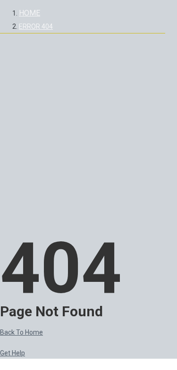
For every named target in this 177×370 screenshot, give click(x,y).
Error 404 (36, 26)
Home (29, 12)
